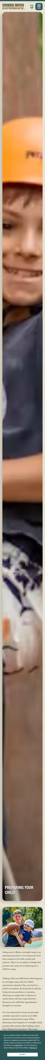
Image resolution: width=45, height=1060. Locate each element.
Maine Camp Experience (13, 6)
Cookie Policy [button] (18, 1045)
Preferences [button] (33, 1048)
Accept (23, 1054)
